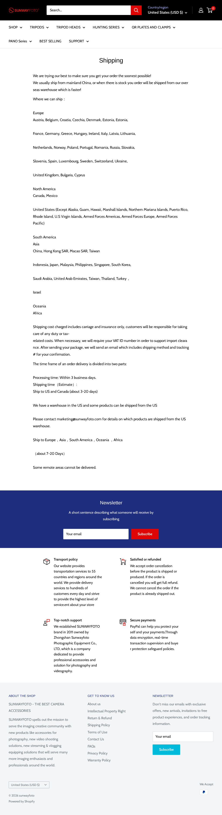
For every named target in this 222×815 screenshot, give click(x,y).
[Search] (136, 10)
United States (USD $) (25, 785)
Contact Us (96, 739)
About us (94, 704)
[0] (209, 10)
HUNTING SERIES (106, 27)
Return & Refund (100, 718)
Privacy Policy (98, 753)
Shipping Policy (99, 725)
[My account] (201, 10)
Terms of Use (97, 732)
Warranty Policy (99, 760)
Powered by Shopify (22, 801)
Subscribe (145, 534)
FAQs (91, 746)
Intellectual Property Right (107, 711)
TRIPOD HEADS (68, 27)
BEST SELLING (50, 41)
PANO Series (18, 41)
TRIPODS (37, 27)
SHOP (13, 27)
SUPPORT (76, 41)
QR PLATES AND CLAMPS (151, 27)
